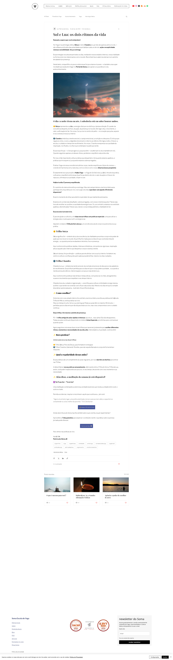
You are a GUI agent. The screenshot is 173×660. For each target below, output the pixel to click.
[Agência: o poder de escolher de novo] (116, 484)
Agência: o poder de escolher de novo (115, 496)
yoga (64, 443)
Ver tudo (126, 474)
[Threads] (139, 6)
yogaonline (57, 443)
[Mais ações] (119, 29)
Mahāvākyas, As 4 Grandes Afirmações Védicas (85, 496)
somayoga (90, 443)
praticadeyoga (58, 447)
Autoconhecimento (70, 16)
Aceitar (165, 657)
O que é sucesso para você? (56, 495)
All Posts (46, 16)
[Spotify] (147, 6)
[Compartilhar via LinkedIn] (63, 458)
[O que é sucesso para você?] (57, 484)
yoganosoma (80, 447)
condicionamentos (92, 447)
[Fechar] (171, 657)
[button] (126, 16)
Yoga (80, 16)
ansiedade (81, 443)
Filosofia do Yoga (56, 16)
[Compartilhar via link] (67, 458)
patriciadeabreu (69, 447)
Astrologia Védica (90, 16)
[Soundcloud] (144, 6)
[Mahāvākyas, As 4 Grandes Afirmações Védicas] (87, 484)
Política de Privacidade (76, 657)
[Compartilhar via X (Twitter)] (58, 458)
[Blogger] (142, 6)
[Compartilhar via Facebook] (54, 458)
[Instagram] (136, 6)
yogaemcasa (72, 443)
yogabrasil (112, 443)
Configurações (155, 657)
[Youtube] (133, 6)
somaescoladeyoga (101, 443)
